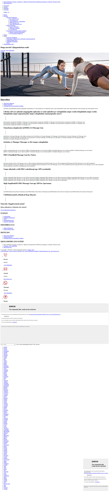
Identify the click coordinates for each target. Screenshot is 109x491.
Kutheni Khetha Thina (12, 40)
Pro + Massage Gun (14, 18)
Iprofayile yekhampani (12, 37)
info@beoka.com (8, 3)
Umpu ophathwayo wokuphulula (17, 21)
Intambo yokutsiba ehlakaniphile (17, 32)
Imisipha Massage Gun (44, 251)
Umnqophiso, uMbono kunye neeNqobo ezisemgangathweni (21, 39)
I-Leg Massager (13, 29)
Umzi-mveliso (7, 216)
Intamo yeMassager (14, 26)
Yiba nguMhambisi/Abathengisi (8, 210)
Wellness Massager (11, 25)
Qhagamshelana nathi (9, 44)
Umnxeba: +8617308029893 (7, 50)
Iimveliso (6, 16)
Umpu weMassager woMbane (32, 251)
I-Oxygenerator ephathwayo (16, 33)
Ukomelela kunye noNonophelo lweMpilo (16, 30)
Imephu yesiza (31, 249)
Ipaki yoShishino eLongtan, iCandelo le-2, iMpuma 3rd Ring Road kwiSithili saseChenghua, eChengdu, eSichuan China (32, 1)
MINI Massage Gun (14, 22)
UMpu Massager (4, 251)
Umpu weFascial (13, 251)
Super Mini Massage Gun (15, 24)
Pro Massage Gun (13, 20)
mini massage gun (55, 251)
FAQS (8, 43)
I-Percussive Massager (12, 17)
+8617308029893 (8, 265)
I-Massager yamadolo (14, 28)
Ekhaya (5, 14)
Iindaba (5, 34)
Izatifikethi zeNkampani (12, 41)
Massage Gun (20, 251)
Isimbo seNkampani (8, 228)
